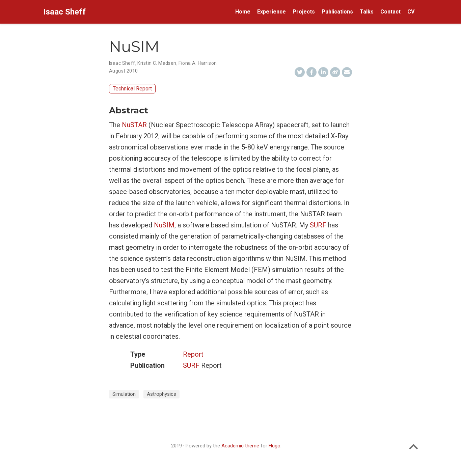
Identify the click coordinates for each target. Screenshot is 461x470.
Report (193, 354)
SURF (318, 225)
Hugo (274, 446)
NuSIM (164, 225)
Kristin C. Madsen (156, 63)
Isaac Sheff (64, 12)
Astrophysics (161, 394)
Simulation (124, 394)
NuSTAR (134, 125)
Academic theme (240, 446)
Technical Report (132, 88)
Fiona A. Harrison (198, 63)
